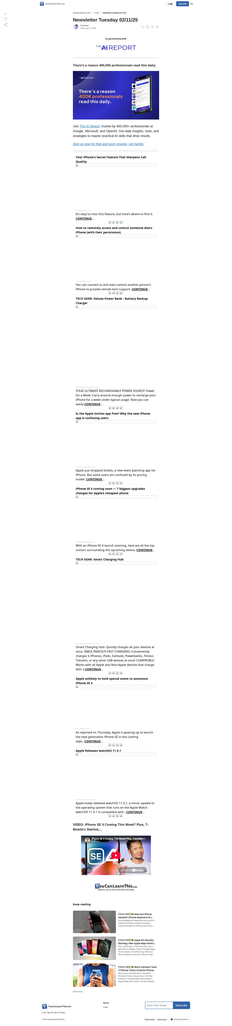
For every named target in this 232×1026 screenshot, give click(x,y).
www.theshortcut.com (87, 467)
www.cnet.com (85, 210)
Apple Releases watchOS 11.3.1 (98, 751)
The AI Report (89, 126)
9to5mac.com (84, 729)
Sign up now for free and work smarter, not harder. (108, 144)
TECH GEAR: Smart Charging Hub (100, 559)
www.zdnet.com (85, 281)
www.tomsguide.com (87, 542)
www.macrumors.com (87, 800)
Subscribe (182, 3)
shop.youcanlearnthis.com (89, 387)
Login (170, 3)
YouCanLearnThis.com (81, 13)
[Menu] (191, 3)
